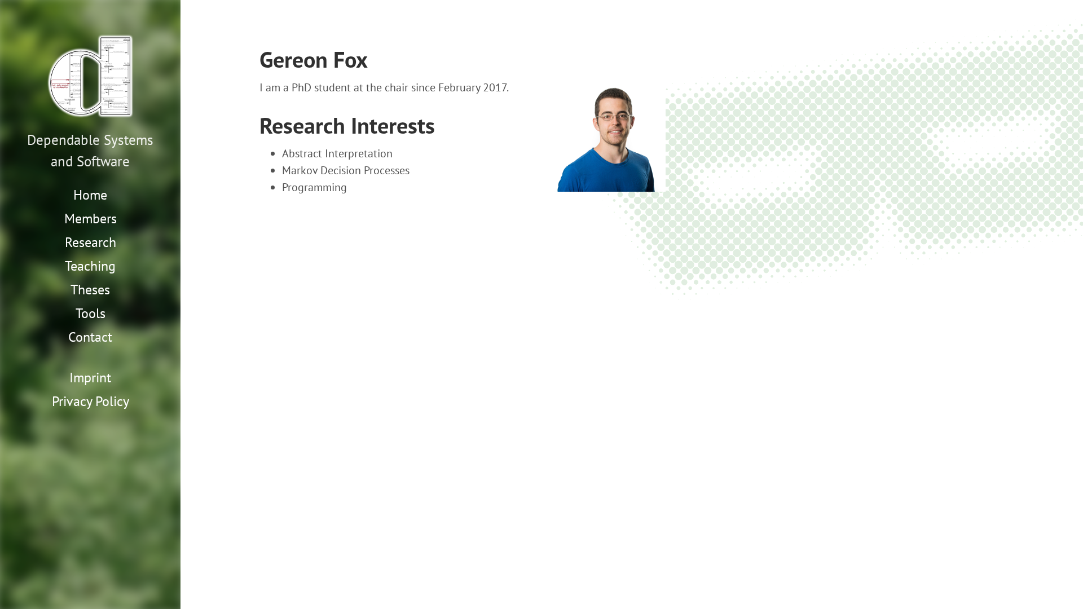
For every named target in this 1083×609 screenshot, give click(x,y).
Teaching (90, 266)
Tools (90, 313)
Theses (90, 289)
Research (90, 242)
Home (90, 195)
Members (90, 218)
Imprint (90, 377)
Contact (90, 337)
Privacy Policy (90, 401)
